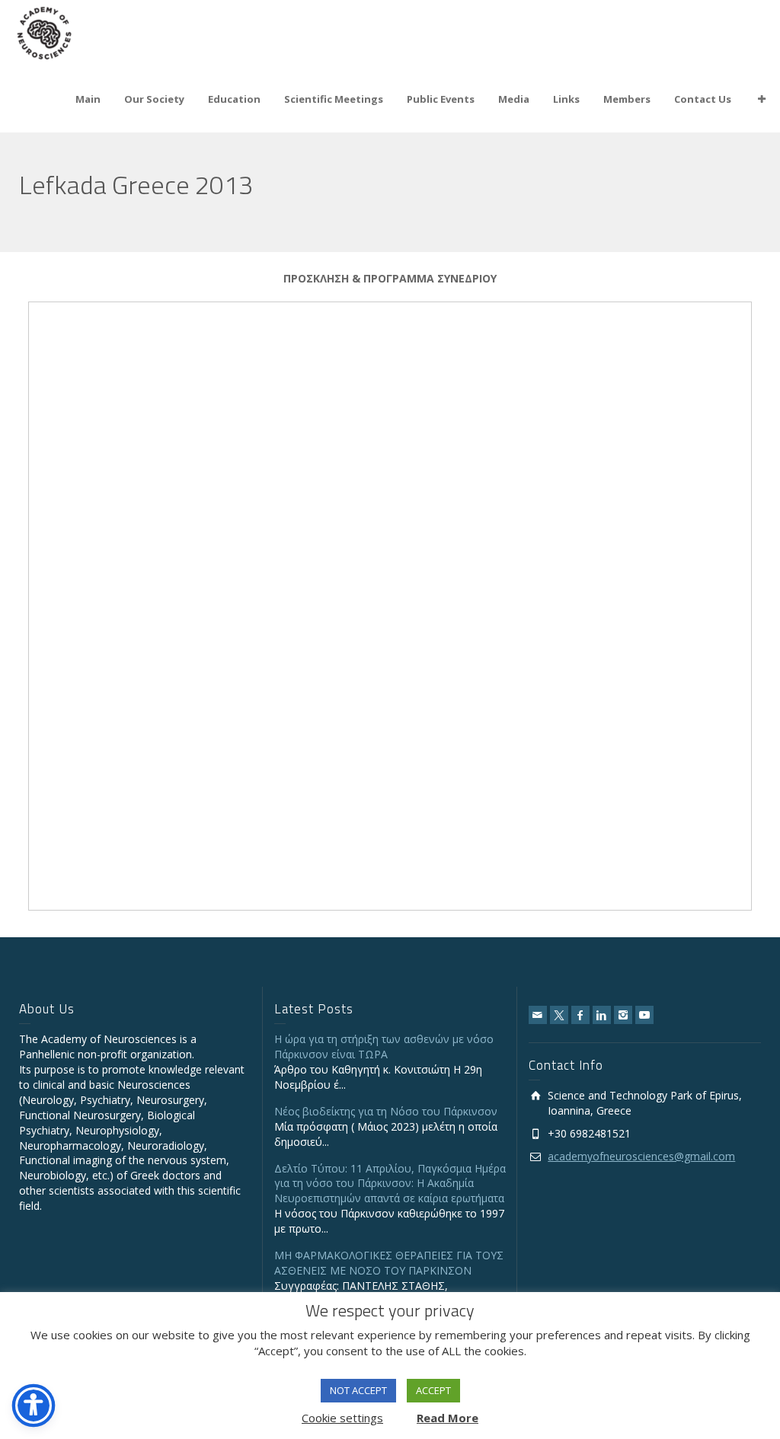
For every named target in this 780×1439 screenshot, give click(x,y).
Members (627, 99)
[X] (559, 1015)
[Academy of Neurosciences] (44, 31)
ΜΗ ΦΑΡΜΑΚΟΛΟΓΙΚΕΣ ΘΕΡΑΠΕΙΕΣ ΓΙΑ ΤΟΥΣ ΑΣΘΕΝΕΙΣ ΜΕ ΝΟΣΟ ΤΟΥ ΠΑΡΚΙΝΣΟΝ (388, 1263)
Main (88, 99)
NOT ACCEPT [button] (358, 1390)
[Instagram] (623, 1015)
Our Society (154, 99)
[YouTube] (644, 1015)
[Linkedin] (602, 1015)
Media (513, 99)
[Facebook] (580, 1015)
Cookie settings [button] (342, 1417)
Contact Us (702, 99)
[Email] (538, 1015)
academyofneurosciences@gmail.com (641, 1156)
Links (566, 99)
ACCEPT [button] (433, 1390)
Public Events (441, 99)
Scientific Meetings (333, 99)
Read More (447, 1417)
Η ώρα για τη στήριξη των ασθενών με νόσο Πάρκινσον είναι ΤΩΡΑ (384, 1046)
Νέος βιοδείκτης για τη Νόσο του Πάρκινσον (385, 1111)
